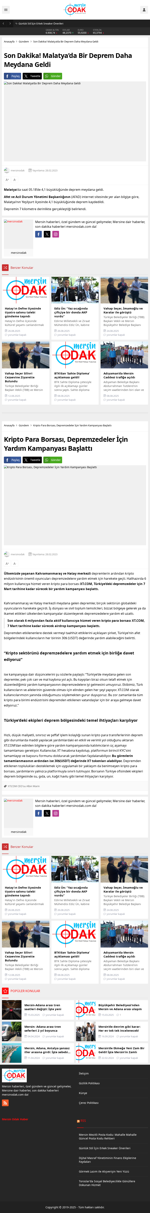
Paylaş (16, 76)
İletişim (84, 1073)
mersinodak (18, 170)
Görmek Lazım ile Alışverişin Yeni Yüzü (104, 1171)
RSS (83, 1121)
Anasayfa (9, 41)
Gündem (24, 41)
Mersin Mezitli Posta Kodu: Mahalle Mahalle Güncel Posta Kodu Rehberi (108, 1136)
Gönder (56, 76)
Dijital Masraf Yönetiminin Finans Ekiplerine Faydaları (107, 1160)
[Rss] (5, 1103)
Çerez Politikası (89, 1103)
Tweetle (35, 76)
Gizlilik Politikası (89, 1083)
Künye (83, 1093)
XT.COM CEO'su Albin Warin (24, 786)
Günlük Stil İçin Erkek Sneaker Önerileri (41, 23)
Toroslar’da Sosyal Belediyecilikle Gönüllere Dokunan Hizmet (107, 1183)
